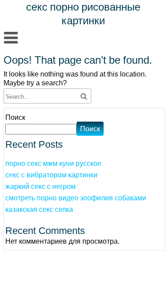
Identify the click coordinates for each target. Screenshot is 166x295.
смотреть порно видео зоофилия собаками (75, 197)
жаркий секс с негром (40, 186)
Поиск (15, 117)
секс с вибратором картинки (51, 174)
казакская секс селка (39, 209)
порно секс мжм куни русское (53, 163)
